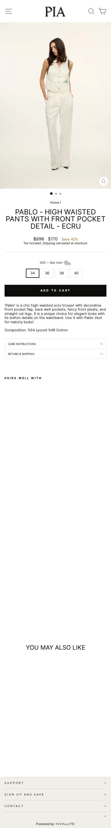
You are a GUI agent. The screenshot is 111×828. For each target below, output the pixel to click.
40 (76, 273)
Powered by (45, 824)
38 (62, 273)
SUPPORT (14, 782)
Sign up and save (24, 794)
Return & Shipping (21, 353)
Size (52, 262)
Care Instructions (22, 343)
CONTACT (14, 806)
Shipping (49, 243)
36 (47, 273)
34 (32, 273)
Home (54, 202)
